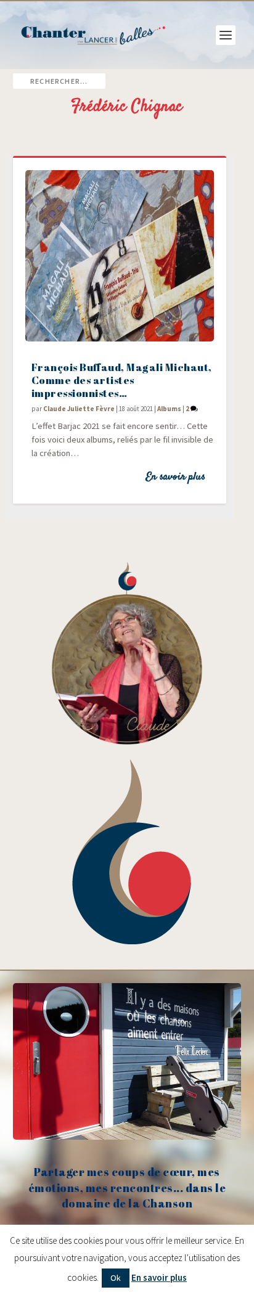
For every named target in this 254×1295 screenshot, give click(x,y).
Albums (169, 408)
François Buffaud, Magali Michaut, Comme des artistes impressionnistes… (121, 380)
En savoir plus (175, 477)
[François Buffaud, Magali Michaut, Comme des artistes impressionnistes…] (120, 255)
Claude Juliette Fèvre (79, 408)
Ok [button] (115, 1277)
